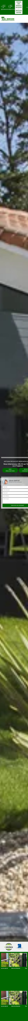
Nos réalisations (10, 470)
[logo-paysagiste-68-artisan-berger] (8, 19)
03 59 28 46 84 (4, 6)
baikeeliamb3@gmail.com (8, 9)
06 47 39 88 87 (11, 6)
